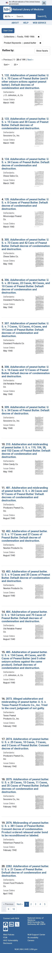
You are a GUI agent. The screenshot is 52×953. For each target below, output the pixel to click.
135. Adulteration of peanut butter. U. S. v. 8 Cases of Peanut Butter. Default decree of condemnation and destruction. (25, 204)
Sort (6, 64)
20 (17, 64)
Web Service (39, 23)
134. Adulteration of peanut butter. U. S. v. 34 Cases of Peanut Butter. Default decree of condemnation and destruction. (25, 163)
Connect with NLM (11, 918)
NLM (17, 949)
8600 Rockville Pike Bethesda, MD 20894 (36, 923)
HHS (27, 949)
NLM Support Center (36, 935)
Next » (30, 59)
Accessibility (33, 937)
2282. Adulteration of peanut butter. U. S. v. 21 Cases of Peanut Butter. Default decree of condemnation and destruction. (25, 871)
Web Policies (8, 935)
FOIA (5, 937)
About (15, 23)
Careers (31, 940)
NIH (21, 949)
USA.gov (33, 949)
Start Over (8, 30)
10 (13, 909)
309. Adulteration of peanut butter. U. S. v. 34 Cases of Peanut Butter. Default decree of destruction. (25, 410)
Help (26, 23)
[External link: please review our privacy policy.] (5, 924)
